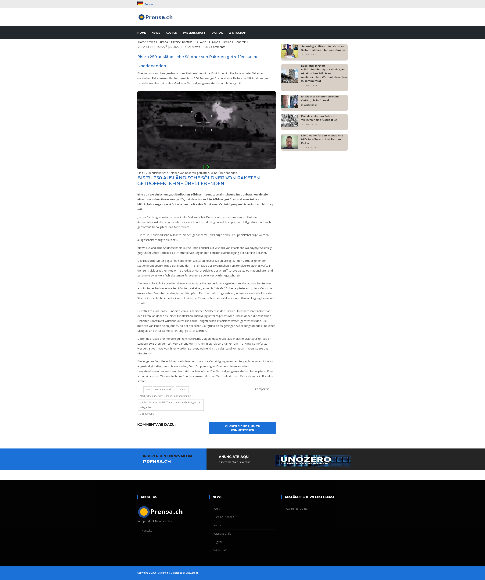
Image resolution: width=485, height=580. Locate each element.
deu (148, 389)
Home (142, 42)
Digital (217, 32)
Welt (152, 42)
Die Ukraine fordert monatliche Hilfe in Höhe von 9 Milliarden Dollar (322, 139)
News (156, 32)
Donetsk (240, 42)
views (196, 47)
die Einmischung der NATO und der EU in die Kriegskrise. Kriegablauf (170, 405)
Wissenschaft (194, 32)
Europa (163, 42)
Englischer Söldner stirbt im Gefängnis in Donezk (320, 98)
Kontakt (147, 530)
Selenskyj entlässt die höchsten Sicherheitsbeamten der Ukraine (323, 48)
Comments (218, 47)
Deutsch (150, 4)
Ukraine (226, 42)
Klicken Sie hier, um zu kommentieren (242, 428)
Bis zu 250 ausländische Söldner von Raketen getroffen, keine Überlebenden (187, 173)
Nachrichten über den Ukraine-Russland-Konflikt (165, 396)
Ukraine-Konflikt (181, 42)
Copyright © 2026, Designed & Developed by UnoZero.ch (168, 572)
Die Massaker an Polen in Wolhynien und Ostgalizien (319, 117)
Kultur (171, 32)
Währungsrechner (297, 508)
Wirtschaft (238, 32)
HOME (141, 32)
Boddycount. (147, 413)
